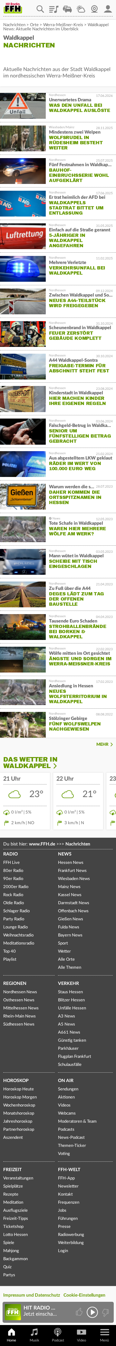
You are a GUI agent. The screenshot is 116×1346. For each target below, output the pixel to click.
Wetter (81, 6)
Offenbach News (73, 911)
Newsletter (68, 1186)
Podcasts (66, 1130)
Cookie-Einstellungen (84, 1295)
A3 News (66, 1016)
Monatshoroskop (18, 1113)
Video (81, 1340)
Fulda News (68, 927)
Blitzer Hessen (71, 1000)
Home (11, 1340)
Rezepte (10, 1194)
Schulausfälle (70, 1065)
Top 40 (9, 951)
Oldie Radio (13, 903)
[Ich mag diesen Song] (79, 1312)
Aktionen (66, 1097)
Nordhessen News (20, 992)
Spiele (8, 1243)
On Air (65, 1080)
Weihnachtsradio (18, 935)
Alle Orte (66, 959)
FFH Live (11, 863)
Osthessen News (18, 1000)
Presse (64, 1227)
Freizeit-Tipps (15, 1219)
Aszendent (13, 1138)
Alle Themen (69, 968)
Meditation (13, 1202)
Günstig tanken (72, 1040)
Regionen (14, 983)
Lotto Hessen (15, 1235)
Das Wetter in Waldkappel (30, 762)
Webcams (67, 1113)
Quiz (7, 1267)
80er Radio (13, 871)
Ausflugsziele (15, 1211)
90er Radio (13, 879)
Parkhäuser (68, 1049)
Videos (64, 1105)
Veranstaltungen (18, 1178)
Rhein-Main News (19, 1016)
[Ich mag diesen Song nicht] (105, 1312)
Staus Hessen (70, 992)
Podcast (58, 1340)
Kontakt (65, 1194)
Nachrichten (14, 25)
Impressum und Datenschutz (31, 1295)
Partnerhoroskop (18, 1130)
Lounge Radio (15, 927)
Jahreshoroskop (17, 1121)
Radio (10, 854)
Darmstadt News (73, 903)
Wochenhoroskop (19, 1105)
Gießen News (70, 919)
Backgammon (15, 1259)
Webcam (94, 6)
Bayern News (70, 935)
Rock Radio (13, 895)
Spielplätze (13, 1186)
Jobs (62, 1211)
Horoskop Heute (18, 1089)
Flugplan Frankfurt (74, 1057)
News (65, 854)
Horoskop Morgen (20, 1097)
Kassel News (70, 895)
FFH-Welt (69, 1170)
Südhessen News (18, 1024)
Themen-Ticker (72, 1146)
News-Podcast (71, 1138)
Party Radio (13, 919)
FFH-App (66, 1178)
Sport (63, 943)
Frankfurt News (72, 871)
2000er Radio (15, 887)
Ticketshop (13, 1227)
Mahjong (11, 1251)
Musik (34, 1340)
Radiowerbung (71, 1235)
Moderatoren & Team (77, 1121)
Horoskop (16, 1080)
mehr (102, 745)
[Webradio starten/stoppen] (92, 1312)
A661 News (69, 1032)
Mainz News (69, 887)
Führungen (68, 1219)
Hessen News (70, 863)
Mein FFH (108, 6)
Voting (64, 1154)
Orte (34, 25)
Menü (104, 1340)
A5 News (66, 1024)
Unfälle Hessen (72, 1008)
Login (63, 1251)
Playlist (54, 6)
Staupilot (67, 6)
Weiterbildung (71, 1243)
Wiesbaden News (74, 879)
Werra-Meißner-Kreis (63, 25)
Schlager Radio (16, 911)
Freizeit (12, 1170)
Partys (9, 1275)
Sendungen (68, 1089)
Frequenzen (68, 1202)
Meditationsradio (18, 943)
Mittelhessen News (21, 1008)
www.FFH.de (42, 844)
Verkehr (68, 983)
